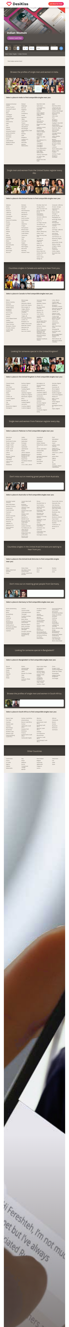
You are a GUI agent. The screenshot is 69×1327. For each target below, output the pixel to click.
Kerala (7, 138)
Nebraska (24, 207)
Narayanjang (55, 673)
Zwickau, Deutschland (40, 615)
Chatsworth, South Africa (26, 726)
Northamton (40, 396)
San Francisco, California (55, 209)
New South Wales (10, 504)
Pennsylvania (24, 227)
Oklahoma (24, 224)
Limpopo (8, 726)
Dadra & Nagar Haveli (10, 119)
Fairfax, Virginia (56, 251)
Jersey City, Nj (55, 215)
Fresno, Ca (39, 255)
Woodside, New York (56, 253)
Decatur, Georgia (56, 207)
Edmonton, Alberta (26, 303)
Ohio (22, 222)
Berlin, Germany (25, 626)
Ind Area (54, 570)
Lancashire (24, 404)
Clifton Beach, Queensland (24, 530)
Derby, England (56, 401)
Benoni (54, 722)
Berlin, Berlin (24, 619)
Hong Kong (39, 762)
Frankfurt (39, 610)
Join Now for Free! (56, 4)
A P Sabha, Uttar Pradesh (41, 157)
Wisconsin (24, 248)
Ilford (22, 398)
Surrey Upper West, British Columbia (42, 321)
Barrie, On (39, 328)
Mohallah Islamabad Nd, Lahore (42, 457)
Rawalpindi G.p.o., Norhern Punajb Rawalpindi (26, 456)
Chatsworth (55, 720)
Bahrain (23, 769)
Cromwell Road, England (41, 405)
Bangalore (24, 137)
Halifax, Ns (39, 324)
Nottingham (9, 408)
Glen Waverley (55, 505)
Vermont (23, 241)
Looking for (17, 45)
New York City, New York (42, 236)
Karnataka (8, 137)
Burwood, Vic (55, 526)
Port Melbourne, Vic (26, 528)
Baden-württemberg (11, 608)
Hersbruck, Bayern (41, 608)
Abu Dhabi (39, 568)
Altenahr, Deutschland (40, 618)
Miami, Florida (55, 212)
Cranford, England (26, 408)
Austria (38, 768)
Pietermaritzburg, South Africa (10, 736)
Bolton (8, 404)
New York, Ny (40, 245)
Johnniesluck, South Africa (42, 722)
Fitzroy (38, 501)
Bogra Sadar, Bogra (42, 666)
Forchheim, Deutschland (40, 637)
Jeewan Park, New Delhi (41, 160)
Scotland (8, 391)
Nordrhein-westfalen (11, 627)
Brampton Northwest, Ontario (57, 306)
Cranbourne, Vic (56, 524)
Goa (7, 125)
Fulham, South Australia (25, 514)
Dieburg (54, 620)
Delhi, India (55, 116)
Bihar (7, 113)
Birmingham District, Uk (57, 406)
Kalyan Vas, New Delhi (41, 137)
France (8, 760)
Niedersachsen (10, 625)
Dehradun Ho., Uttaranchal (40, 121)
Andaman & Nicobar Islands (11, 104)
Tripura (23, 123)
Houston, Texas (25, 252)
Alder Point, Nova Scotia (56, 326)
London (8, 394)
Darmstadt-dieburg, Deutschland (57, 609)
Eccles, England (40, 388)
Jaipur (53, 104)
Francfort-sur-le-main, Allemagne (56, 638)
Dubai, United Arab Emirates (11, 570)
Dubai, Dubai (24, 568)
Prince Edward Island (11, 318)
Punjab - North (9, 445)
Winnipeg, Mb (55, 329)
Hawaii (7, 225)
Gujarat (8, 127)
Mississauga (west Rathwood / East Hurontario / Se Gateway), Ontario (41, 331)
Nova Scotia (9, 312)
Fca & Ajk (8, 439)
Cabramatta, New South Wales (41, 532)
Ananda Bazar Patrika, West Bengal (57, 125)
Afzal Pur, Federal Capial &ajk (10, 457)
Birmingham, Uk (41, 383)
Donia (53, 666)
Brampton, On (25, 321)
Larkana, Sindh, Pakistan (56, 445)
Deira (38, 570)
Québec (8, 320)
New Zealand (40, 758)
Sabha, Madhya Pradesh (56, 137)
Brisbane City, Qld (56, 521)
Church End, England (57, 394)
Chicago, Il (54, 214)
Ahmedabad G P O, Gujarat (41, 140)
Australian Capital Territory (10, 502)
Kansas (8, 235)
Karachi (8, 454)
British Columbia (10, 302)
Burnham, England (41, 403)
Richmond (54, 727)
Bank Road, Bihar (56, 106)
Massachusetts (10, 244)
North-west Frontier (11, 441)
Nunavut (8, 314)
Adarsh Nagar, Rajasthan (55, 130)
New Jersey (24, 212)
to (29, 45)
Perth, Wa (8, 521)
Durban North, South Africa (26, 735)
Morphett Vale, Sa (41, 503)
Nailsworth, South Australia (41, 520)
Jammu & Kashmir (10, 133)
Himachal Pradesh (10, 131)
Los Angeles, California (40, 229)
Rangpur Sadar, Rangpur (41, 675)
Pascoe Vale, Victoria (57, 501)
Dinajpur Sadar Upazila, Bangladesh (57, 669)
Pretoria (23, 733)
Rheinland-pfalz (10, 628)
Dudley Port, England (26, 394)
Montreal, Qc (40, 310)
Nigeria (8, 764)
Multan (23, 450)
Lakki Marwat (24, 448)
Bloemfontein (40, 735)
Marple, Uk (55, 396)
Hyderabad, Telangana (40, 134)
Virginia (23, 243)
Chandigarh (9, 114)
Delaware (8, 218)
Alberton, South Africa (41, 729)
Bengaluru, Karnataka (55, 120)
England (8, 385)
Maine (7, 241)
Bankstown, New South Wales (41, 510)
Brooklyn (39, 459)
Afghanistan (40, 764)
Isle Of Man (9, 387)
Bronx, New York (41, 251)
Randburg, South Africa (41, 726)
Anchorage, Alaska (56, 219)
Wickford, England (56, 393)
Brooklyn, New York (42, 205)
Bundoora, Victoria (57, 517)
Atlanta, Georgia (56, 244)
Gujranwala (24, 447)
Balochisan (9, 437)
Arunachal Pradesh (11, 109)
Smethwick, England (42, 392)
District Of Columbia (11, 220)
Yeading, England (25, 389)
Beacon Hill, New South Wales (25, 521)
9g (52, 462)
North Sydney (40, 505)
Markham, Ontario (41, 303)
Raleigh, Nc (39, 258)
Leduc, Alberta (55, 300)
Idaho (7, 227)
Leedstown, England (42, 410)
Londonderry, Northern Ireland (41, 398)
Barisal (8, 666)
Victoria (8, 514)
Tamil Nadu (24, 121)
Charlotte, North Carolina (56, 225)
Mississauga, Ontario (24, 300)
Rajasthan (24, 117)
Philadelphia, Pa (56, 217)
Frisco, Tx (39, 220)
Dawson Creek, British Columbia (56, 314)
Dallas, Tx (39, 243)
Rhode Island (24, 229)
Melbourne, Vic (10, 525)
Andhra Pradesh (10, 107)
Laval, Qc (39, 319)
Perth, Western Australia (10, 528)
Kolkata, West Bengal (57, 111)
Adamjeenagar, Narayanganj (25, 669)
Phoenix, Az (39, 249)
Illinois (7, 229)
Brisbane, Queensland (24, 505)
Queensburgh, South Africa (42, 741)
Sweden (8, 766)
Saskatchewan (9, 322)
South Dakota (24, 233)
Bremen (8, 616)
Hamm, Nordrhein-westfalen (57, 615)
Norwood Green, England (41, 386)
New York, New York (42, 208)
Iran (53, 760)
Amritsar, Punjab (56, 154)
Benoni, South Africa (26, 722)
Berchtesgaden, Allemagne (25, 628)
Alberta (8, 300)
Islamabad (9, 459)
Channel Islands (10, 383)
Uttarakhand (24, 126)
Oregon (23, 225)
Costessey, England (42, 394)
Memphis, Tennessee (55, 248)
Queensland (9, 508)
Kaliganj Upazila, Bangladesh (56, 676)
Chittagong (9, 668)
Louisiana (8, 239)
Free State (8, 720)
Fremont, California (42, 226)
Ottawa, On (39, 305)
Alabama (8, 205)
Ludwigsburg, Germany (55, 625)
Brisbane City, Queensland (40, 514)
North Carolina (25, 218)
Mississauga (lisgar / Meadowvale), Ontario (57, 335)
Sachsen (23, 608)
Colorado (8, 214)
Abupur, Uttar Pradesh (55, 151)
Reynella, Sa (24, 517)
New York (23, 216)
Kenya (23, 760)
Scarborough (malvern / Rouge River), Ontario (56, 318)
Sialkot (23, 437)
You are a (8, 45)
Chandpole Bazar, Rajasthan (56, 133)
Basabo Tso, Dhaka (26, 673)
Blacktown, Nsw (56, 512)
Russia (23, 764)
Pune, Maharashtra (41, 148)
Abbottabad (55, 439)
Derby (38, 411)
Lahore (8, 452)
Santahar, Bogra (41, 684)
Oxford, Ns (55, 321)
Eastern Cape (9, 718)
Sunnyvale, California (57, 205)
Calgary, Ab (24, 316)
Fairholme (39, 529)
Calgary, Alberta (25, 309)
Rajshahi (8, 674)
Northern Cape (10, 731)
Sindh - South (9, 450)
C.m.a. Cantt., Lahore (26, 464)
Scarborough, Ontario (9, 330)
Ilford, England (55, 389)
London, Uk (9, 396)
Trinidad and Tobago (24, 767)
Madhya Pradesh (10, 142)
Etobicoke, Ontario (26, 325)
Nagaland (23, 109)
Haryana (8, 129)
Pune (53, 118)
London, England (10, 398)
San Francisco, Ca (56, 236)
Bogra (23, 677)
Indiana (8, 231)
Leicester (8, 400)
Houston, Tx (40, 219)
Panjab (54, 460)
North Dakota (24, 220)
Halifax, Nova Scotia (26, 323)
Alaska (7, 207)
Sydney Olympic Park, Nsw (41, 507)
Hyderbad (39, 439)
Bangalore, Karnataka (55, 156)
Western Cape (9, 733)
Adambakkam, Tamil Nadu (26, 131)
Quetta (54, 464)
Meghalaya (24, 106)
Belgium (39, 760)
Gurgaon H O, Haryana (24, 140)
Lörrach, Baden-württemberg (41, 621)
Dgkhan (54, 458)
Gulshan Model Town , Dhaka (40, 681)
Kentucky (8, 237)
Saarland (8, 630)
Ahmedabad (40, 117)
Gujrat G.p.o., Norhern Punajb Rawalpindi (56, 449)
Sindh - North (9, 448)
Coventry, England (26, 406)
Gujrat (53, 443)
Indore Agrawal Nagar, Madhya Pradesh (40, 114)
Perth (53, 528)
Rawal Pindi (24, 459)
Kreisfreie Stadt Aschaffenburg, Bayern (25, 634)
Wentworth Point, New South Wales (56, 507)
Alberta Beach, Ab (56, 338)
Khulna (8, 672)
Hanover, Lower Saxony (41, 626)
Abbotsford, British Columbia (57, 341)
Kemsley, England (56, 383)
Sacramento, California (40, 241)
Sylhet (7, 676)
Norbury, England (25, 383)
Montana (23, 205)
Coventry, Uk (24, 385)
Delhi (7, 123)
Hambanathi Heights (26, 738)
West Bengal (24, 128)
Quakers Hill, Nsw (25, 526)
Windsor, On (40, 312)
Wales (7, 393)
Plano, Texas (55, 231)
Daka (22, 675)
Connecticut (9, 216)
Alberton (39, 718)
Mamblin (54, 522)
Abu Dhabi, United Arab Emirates (26, 570)
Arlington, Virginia (56, 246)
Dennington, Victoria (42, 534)
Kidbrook (54, 403)
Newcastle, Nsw (56, 503)
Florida (8, 222)
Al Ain (53, 572)
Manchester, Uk (41, 390)
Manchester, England (26, 396)
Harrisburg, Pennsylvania (55, 234)
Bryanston (54, 726)
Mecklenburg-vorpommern (9, 622)
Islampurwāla (40, 450)
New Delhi (24, 142)
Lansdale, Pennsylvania (55, 222)
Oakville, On (55, 311)
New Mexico (24, 214)
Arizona (8, 208)
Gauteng (8, 722)
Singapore (39, 766)
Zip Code (53, 45)
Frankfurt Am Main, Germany (26, 617)
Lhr (37, 447)
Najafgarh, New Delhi (57, 123)
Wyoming (23, 250)
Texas (23, 237)
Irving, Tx (39, 247)
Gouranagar (55, 678)
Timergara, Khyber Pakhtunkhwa (56, 466)
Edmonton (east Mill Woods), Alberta (57, 309)
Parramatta (55, 510)
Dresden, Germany (26, 631)
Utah (22, 239)
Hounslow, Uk (55, 387)
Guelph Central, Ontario (41, 316)
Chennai (39, 119)
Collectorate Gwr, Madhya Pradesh (56, 108)
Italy (22, 758)
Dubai (7, 568)
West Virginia (24, 246)
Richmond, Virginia (56, 238)
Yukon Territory (10, 324)
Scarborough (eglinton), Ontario (56, 302)
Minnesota (9, 248)
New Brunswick (10, 306)
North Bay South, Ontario (56, 332)
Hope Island (55, 519)
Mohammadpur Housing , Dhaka (41, 672)
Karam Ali (39, 452)
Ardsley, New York (41, 253)
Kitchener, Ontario (41, 326)
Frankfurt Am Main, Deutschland (26, 622)
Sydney (38, 522)
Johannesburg (25, 720)
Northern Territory (11, 506)
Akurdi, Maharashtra (57, 149)
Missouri (8, 252)
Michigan (8, 246)
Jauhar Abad (55, 456)
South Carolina (25, 231)
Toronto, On (24, 314)
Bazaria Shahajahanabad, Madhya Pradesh (56, 141)
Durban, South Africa (26, 718)
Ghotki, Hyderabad (41, 448)
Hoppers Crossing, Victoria (41, 517)
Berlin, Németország (57, 628)
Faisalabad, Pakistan (26, 460)
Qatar (53, 762)
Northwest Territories (9, 310)
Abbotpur (54, 441)
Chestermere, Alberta (55, 323)
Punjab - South (9, 447)
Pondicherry (24, 113)
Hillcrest (54, 718)
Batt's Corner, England (55, 399)
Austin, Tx (54, 227)
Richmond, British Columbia (41, 336)
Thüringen (24, 614)
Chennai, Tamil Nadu (42, 154)
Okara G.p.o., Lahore (57, 452)
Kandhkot (39, 454)
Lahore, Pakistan (25, 452)
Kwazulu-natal (9, 724)
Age (24, 45)
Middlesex (54, 385)
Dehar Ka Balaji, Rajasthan (56, 113)
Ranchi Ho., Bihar (56, 128)
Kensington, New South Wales (41, 525)
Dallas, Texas (40, 233)
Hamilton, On (24, 329)
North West (9, 729)
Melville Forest (25, 519)
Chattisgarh (9, 116)
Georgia (8, 224)
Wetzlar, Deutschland (40, 629)
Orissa (23, 111)
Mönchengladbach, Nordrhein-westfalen (42, 632)
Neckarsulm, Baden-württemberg (57, 635)
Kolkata (39, 111)
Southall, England (25, 402)
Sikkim (23, 119)
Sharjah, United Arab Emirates (26, 573)
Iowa (7, 233)
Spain (53, 764)
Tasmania (8, 512)
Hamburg (8, 618)
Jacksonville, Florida (57, 242)
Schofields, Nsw (41, 528)
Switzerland (55, 758)
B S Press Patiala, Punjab (56, 144)
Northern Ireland (10, 389)
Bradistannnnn (56, 391)
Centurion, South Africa (41, 738)
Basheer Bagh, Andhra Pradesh (41, 131)
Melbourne (24, 524)
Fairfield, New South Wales (26, 511)
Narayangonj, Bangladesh (40, 669)
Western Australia (10, 515)
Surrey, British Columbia (25, 311)
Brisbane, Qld (9, 519)
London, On (24, 319)
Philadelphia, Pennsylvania (40, 214)
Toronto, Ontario (10, 328)
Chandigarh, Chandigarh (40, 145)
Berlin (7, 612)
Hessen (8, 620)
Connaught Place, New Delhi (41, 108)
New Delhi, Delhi (41, 104)
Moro (22, 462)
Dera (38, 572)
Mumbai (23, 133)
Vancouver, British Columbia (41, 300)
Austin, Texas (40, 257)
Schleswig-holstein (26, 612)
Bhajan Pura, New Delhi (41, 125)
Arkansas (8, 210)
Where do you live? (42, 45)
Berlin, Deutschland (57, 641)
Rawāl (53, 454)
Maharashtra (9, 144)
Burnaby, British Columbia (41, 307)
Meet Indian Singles (11, 54)
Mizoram (23, 108)
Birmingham (24, 387)
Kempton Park (25, 729)
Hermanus (39, 720)
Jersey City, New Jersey (41, 211)
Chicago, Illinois (41, 207)
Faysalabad (40, 437)
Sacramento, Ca (41, 224)
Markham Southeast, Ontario (42, 339)
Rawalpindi (9, 464)
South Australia (10, 510)
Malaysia (23, 762)
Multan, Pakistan (41, 443)
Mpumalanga (9, 727)
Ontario (8, 316)
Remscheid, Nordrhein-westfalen (57, 612)
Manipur (23, 104)
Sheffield (39, 401)
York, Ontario (40, 314)
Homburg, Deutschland (55, 622)
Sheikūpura (39, 441)
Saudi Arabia (9, 758)
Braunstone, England (11, 406)
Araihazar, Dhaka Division (25, 679)
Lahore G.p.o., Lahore (9, 462)
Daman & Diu (9, 121)
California (8, 212)
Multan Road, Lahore (42, 445)
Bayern (8, 610)
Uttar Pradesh (25, 125)
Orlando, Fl (55, 240)
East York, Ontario (26, 331)
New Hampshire (25, 210)
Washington (24, 244)
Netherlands (9, 768)
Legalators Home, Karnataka (41, 128)
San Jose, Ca (40, 238)
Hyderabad (39, 106)
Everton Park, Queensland (24, 536)
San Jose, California (42, 217)
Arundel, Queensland (55, 514)
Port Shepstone (41, 733)
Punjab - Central (10, 443)
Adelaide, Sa (9, 523)
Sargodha (23, 445)
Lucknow (54, 147)
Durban (23, 724)
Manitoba (8, 304)
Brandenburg (9, 614)
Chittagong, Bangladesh (40, 678)
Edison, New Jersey (41, 231)
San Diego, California (57, 229)
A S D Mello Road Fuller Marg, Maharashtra (41, 151)
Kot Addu (39, 463)
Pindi (53, 437)
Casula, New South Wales (26, 502)
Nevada (23, 208)
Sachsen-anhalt (25, 610)
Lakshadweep (9, 140)
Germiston (55, 729)
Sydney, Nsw (9, 517)
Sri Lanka (8, 762)
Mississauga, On (25, 307)
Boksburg (23, 731)
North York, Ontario (26, 305)
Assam (8, 111)
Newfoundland (10, 307)
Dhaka (7, 670)
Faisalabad (24, 439)
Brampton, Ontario (11, 326)
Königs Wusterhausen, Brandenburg (56, 631)
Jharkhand (8, 135)
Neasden (39, 408)
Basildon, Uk (24, 400)
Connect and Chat (15, 38)
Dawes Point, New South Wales (26, 533)
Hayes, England (56, 408)
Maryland (8, 243)
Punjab (23, 115)
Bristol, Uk (24, 391)
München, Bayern (25, 624)
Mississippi (9, 250)
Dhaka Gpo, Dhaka (57, 671)
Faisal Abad (40, 461)
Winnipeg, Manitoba (26, 318)
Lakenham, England (26, 393)
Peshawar (24, 443)
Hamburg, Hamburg (42, 635)
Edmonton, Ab (25, 327)
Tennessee (24, 235)
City (7, 402)
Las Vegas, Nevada (41, 222)
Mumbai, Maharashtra (24, 145)
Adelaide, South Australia (25, 508)
